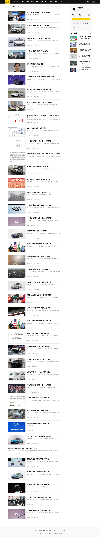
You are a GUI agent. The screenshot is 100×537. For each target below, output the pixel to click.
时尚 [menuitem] (42, 1)
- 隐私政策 (63, 530)
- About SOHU (54, 530)
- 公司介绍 (59, 530)
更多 (90, 33)
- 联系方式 (49, 530)
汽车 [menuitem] (23, 1)
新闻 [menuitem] (14, 1)
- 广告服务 (44, 530)
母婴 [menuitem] (60, 1)
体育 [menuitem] (18, 1)
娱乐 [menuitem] (56, 1)
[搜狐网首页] (7, 2)
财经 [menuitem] (51, 1)
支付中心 (36, 530)
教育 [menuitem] (37, 1)
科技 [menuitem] (46, 1)
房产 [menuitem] (28, 1)
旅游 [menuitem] (32, 1)
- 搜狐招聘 (40, 530)
